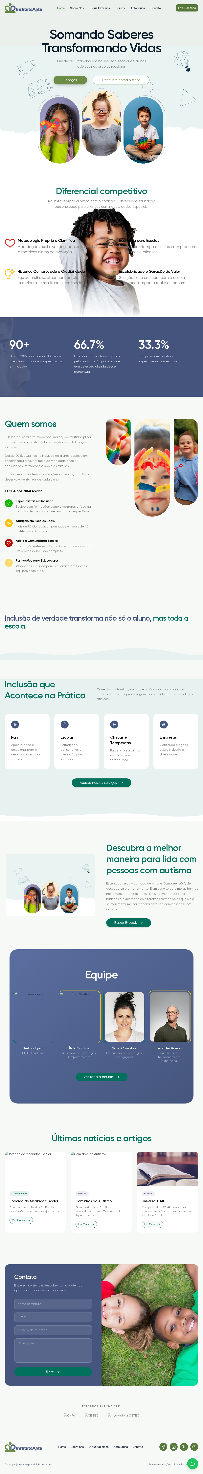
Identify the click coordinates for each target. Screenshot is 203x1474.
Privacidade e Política (186, 1464)
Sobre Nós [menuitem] (77, 8)
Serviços (70, 80)
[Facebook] (163, 1447)
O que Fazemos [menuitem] (99, 8)
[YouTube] (194, 1447)
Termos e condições (160, 1464)
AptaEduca (120, 1446)
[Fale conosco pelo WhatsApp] (192, 1463)
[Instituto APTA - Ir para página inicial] (23, 8)
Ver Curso (18, 1220)
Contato (138, 1446)
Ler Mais (83, 1224)
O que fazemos (99, 1446)
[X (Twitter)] (184, 1447)
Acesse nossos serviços (98, 783)
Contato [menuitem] (155, 8)
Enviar (50, 1371)
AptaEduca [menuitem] (137, 8)
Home (62, 1446)
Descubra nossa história (121, 80)
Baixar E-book (125, 923)
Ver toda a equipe (98, 1077)
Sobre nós (77, 1446)
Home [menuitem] (61, 8)
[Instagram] (174, 1447)
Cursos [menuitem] (120, 8)
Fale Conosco (187, 8)
